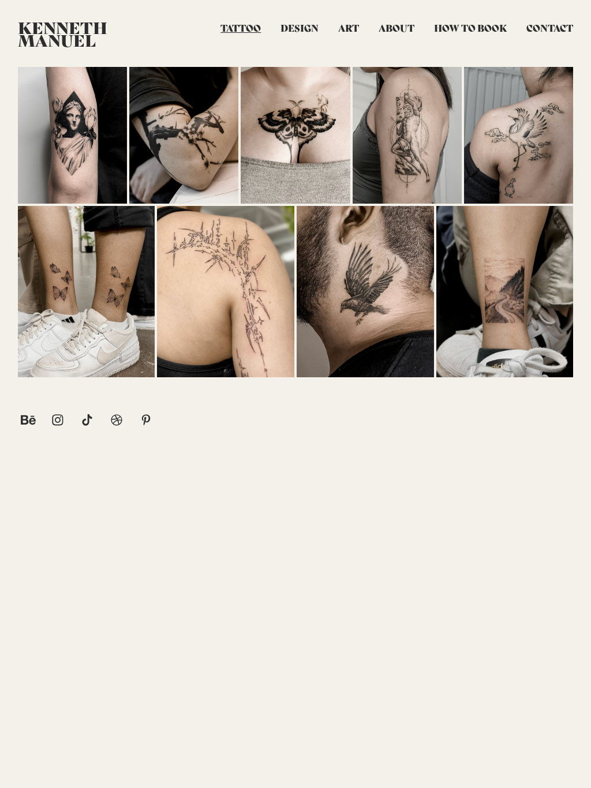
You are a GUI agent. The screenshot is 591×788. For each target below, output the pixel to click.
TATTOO (240, 27)
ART (348, 27)
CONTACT (549, 27)
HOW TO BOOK (470, 27)
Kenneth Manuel (64, 33)
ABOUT (396, 27)
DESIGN (299, 27)
